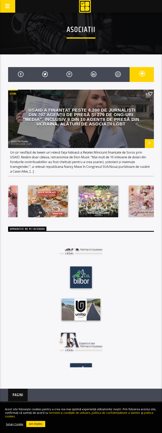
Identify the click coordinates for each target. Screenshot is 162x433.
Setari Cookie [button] (14, 424)
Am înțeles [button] (35, 424)
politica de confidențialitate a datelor (116, 413)
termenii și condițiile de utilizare (69, 413)
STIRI (13, 93)
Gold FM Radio (19, 141)
